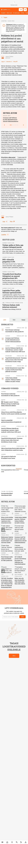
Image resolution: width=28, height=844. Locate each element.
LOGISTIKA (3, 21)
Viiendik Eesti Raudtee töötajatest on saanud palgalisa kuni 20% (11, 276)
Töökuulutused (10, 302)
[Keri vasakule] (4, 124)
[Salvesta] (26, 328)
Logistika (3, 234)
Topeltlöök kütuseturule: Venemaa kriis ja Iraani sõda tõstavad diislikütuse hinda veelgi (16, 359)
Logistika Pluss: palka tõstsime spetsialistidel (11, 291)
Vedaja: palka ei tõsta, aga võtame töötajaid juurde (12, 246)
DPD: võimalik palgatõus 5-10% (8, 260)
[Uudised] (7, 842)
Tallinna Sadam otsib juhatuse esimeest (11, 306)
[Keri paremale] (23, 124)
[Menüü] (2, 842)
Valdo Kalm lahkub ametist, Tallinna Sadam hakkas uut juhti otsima (12, 379)
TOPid (22, 13)
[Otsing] (16, 842)
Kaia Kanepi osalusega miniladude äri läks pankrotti (7, 558)
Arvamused (16, 13)
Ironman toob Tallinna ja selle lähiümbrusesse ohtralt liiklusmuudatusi (10, 119)
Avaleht (3, 13)
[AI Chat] (21, 842)
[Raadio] (12, 842)
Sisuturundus (19, 574)
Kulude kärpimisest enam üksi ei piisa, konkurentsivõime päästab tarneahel (14, 369)
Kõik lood (9, 13)
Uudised (4, 243)
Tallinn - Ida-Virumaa (7, 491)
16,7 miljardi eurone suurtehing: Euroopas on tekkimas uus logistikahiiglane (20, 560)
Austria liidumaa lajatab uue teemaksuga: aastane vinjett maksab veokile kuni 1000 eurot (15, 349)
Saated (3, 399)
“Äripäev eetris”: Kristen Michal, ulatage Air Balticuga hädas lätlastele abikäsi (10, 403)
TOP (2, 574)
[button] (10, 616)
